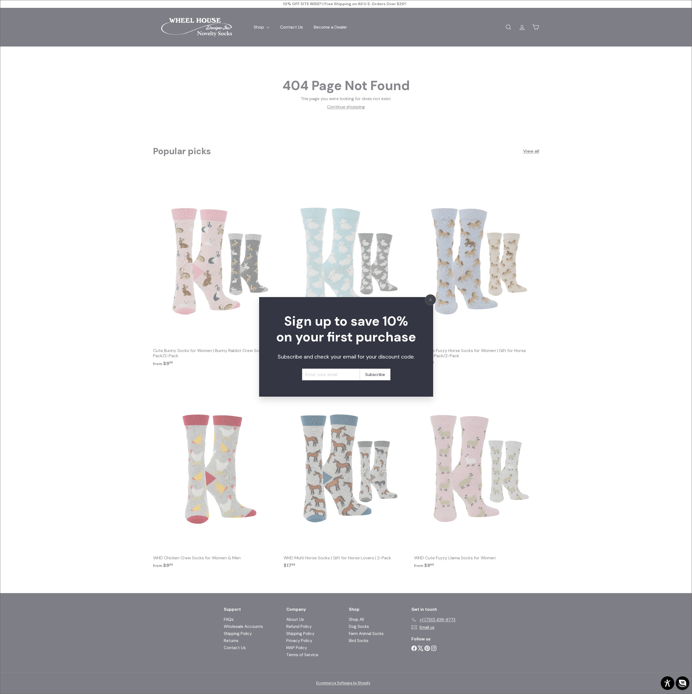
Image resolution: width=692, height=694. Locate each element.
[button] (682, 683)
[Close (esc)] (430, 299)
